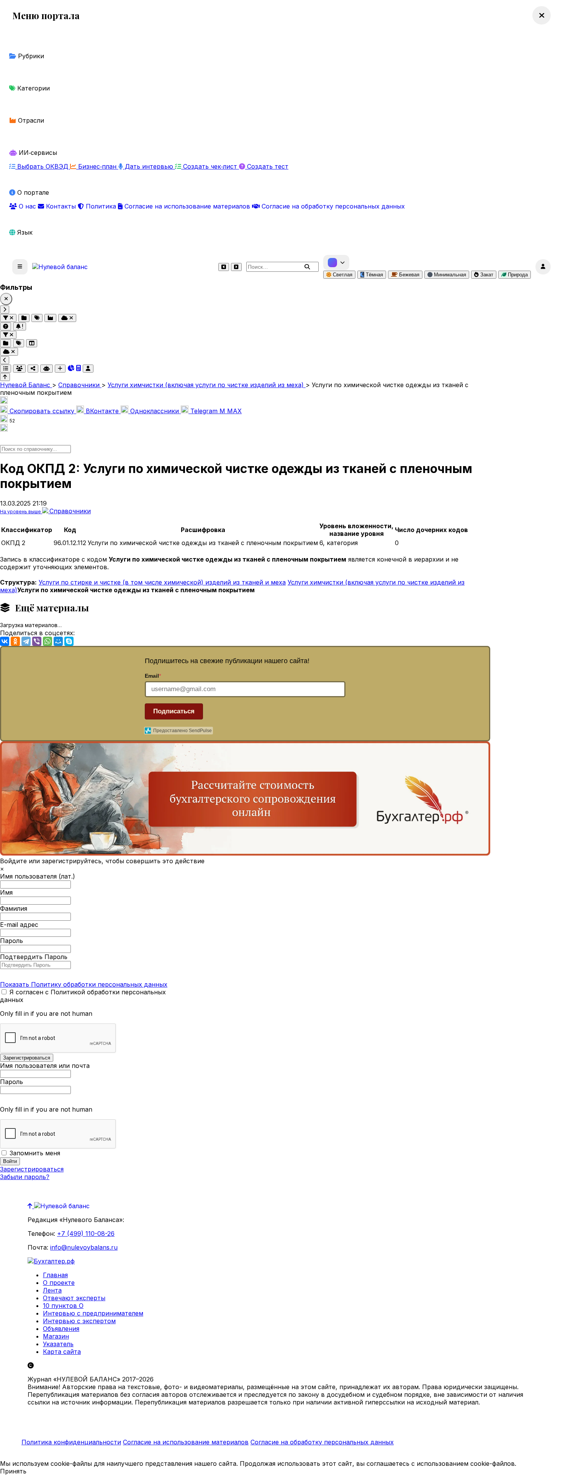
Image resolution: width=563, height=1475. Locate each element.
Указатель (58, 1344)
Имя (6, 892)
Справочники (70, 511)
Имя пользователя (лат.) (37, 876)
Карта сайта (62, 1351)
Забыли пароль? (24, 1177)
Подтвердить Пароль (33, 957)
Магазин (56, 1336)
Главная (55, 1275)
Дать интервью (149, 166)
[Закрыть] (6, 299)
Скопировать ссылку (42, 411)
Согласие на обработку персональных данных (332, 206)
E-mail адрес (19, 924)
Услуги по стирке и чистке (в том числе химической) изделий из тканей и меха (162, 582)
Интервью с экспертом (79, 1321)
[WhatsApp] (47, 641)
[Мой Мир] (58, 641)
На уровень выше (21, 511)
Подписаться (174, 711)
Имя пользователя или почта (45, 1065)
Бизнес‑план (97, 166)
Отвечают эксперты (74, 1298)
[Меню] (20, 266)
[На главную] (60, 267)
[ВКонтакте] (4, 641)
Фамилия (13, 908)
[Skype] (69, 641)
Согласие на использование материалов (187, 206)
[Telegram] (26, 641)
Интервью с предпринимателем (93, 1313)
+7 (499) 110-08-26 (86, 1233)
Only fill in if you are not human (46, 1013)
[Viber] (36, 641)
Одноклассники (154, 411)
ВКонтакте (102, 411)
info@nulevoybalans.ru (84, 1247)
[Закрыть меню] (541, 15)
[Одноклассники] (15, 641)
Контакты (61, 206)
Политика (101, 206)
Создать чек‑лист (210, 166)
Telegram (203, 411)
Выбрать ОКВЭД (42, 166)
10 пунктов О (63, 1305)
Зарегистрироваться (32, 1169)
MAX (230, 411)
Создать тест (266, 166)
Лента (52, 1290)
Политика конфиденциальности (71, 1442)
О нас (27, 206)
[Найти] (307, 267)
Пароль (11, 940)
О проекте (59, 1282)
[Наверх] (31, 1206)
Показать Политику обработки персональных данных (83, 984)
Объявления (61, 1328)
